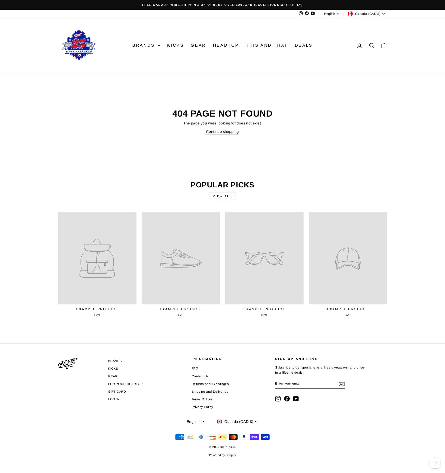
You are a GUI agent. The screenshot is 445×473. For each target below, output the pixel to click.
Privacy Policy (202, 407)
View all (222, 196)
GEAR (113, 376)
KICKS (113, 368)
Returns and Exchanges (210, 384)
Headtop (226, 45)
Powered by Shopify (222, 455)
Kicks (175, 45)
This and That (267, 45)
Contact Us (200, 376)
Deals (304, 45)
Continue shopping (222, 132)
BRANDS (115, 361)
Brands (144, 45)
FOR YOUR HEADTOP (125, 384)
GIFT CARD (117, 391)
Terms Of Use (202, 399)
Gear (198, 45)
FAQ (195, 368)
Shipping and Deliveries (210, 391)
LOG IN (114, 399)
